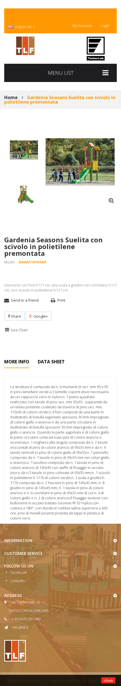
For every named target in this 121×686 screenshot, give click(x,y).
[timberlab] (96, 48)
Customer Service (23, 553)
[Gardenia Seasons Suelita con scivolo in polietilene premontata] (24, 150)
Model (9, 262)
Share (15, 316)
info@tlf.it (20, 627)
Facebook (18, 572)
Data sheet (51, 362)
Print (61, 300)
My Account (82, 25)
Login (105, 25)
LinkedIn (17, 580)
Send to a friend (25, 300)
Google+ (40, 316)
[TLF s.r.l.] (25, 45)
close (108, 680)
